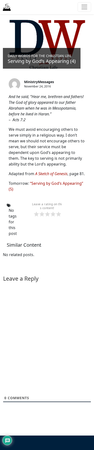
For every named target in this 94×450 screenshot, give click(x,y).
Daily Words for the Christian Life (39, 55)
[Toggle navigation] (84, 7)
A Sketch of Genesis (51, 173)
